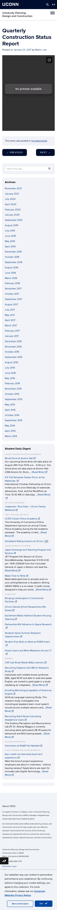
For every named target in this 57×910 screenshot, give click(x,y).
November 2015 (13, 388)
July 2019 (10, 230)
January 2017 (12, 336)
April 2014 (10, 430)
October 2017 (12, 293)
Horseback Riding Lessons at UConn (26, 541)
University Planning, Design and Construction (17, 14)
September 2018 (13, 262)
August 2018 (11, 267)
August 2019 (11, 225)
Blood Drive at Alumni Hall (19, 458)
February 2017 (12, 330)
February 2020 (13, 209)
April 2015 (10, 409)
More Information (20, 903)
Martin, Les (41, 49)
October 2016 (12, 351)
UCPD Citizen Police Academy (21, 518)
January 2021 (12, 193)
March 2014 (11, 436)
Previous (15, 152)
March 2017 (11, 325)
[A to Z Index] (53, 4)
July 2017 (10, 309)
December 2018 (13, 251)
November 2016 (13, 346)
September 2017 (13, 299)
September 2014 (13, 420)
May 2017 (10, 315)
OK (42, 903)
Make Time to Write (15, 575)
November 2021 (13, 188)
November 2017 (13, 288)
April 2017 (10, 320)
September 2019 (13, 220)
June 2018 (10, 272)
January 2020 (12, 214)
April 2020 (10, 204)
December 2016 (13, 341)
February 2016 (12, 383)
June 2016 (10, 373)
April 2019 (10, 246)
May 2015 (10, 404)
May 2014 (10, 425)
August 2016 (11, 362)
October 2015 (12, 394)
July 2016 (10, 367)
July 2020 (10, 199)
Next (45, 152)
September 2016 (13, 357)
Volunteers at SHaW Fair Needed (22, 745)
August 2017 (11, 304)
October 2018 (12, 257)
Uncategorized (39, 140)
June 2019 (10, 235)
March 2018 (11, 278)
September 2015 (13, 399)
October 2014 (12, 415)
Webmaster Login (9, 866)
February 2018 (12, 283)
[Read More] (38, 472)
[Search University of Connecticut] (47, 4)
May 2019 (10, 241)
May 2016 (10, 378)
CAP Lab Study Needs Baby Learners (24, 662)
